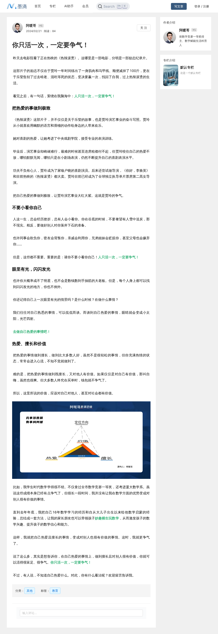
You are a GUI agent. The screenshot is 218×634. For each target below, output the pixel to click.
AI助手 (69, 6)
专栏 (52, 6)
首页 (37, 6)
